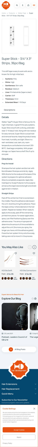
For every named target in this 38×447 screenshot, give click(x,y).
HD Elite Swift (7, 270)
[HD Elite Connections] (28, 259)
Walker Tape (22, 13)
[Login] (22, 5)
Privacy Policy (7, 443)
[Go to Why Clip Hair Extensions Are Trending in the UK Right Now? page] (15, 316)
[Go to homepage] (6, 5)
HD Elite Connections (28, 270)
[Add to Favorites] (15, 253)
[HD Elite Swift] (10, 259)
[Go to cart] (28, 5)
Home (4, 13)
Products (12, 13)
